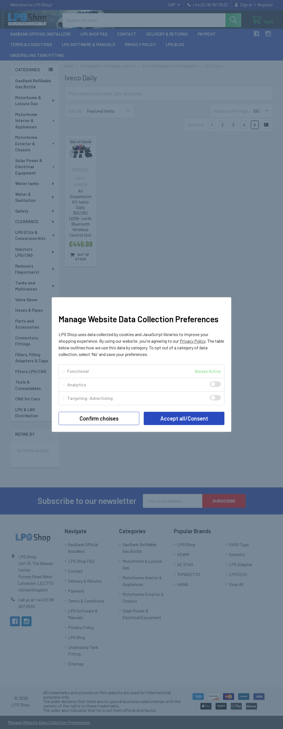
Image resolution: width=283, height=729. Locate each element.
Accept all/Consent (184, 418)
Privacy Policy (192, 341)
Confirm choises (99, 418)
